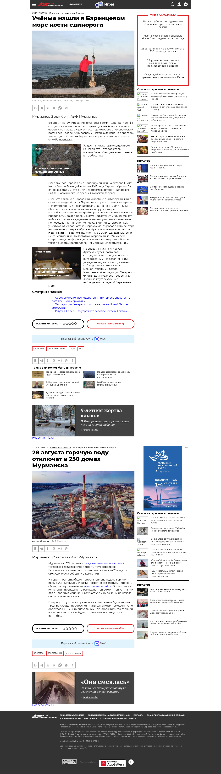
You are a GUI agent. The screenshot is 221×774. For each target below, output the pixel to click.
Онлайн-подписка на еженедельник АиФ (109, 715)
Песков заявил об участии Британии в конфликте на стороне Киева (168, 177)
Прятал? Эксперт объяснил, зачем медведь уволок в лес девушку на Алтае (168, 520)
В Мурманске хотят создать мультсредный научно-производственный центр (163, 63)
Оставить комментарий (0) (110, 324)
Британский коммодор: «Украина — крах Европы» (168, 188)
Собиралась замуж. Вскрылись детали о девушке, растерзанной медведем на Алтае (167, 541)
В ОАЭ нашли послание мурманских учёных (109, 383)
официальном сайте (97, 586)
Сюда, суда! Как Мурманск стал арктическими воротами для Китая (163, 76)
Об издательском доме (72, 715)
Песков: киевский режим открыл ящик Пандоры (166, 166)
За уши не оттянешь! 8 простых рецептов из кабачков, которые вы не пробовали (170, 149)
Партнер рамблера (87, 762)
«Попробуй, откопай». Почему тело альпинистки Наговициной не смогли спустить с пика (169, 563)
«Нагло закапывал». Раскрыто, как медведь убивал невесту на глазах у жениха (169, 96)
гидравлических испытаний (105, 563)
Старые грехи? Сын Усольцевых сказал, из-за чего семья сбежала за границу (169, 107)
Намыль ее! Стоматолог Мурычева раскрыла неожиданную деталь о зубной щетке (168, 117)
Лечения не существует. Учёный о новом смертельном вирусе (168, 529)
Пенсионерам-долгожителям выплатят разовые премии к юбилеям (169, 209)
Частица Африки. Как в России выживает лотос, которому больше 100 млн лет (169, 552)
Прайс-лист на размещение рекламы (166, 715)
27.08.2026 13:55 (40, 447)
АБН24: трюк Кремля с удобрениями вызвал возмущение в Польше (168, 622)
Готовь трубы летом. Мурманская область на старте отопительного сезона (163, 24)
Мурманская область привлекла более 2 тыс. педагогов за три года (163, 37)
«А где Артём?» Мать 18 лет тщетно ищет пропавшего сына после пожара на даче (168, 128)
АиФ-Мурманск (60, 541)
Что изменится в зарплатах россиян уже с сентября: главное (168, 612)
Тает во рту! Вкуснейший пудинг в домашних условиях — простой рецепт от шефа (168, 139)
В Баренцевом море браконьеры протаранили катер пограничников (113, 374)
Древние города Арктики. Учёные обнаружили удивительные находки (63, 395)
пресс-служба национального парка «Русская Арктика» (60, 100)
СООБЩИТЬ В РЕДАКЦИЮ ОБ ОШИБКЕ (118, 718)
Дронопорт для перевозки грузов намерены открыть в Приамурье (167, 601)
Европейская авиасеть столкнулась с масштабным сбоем (169, 590)
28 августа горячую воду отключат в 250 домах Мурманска (162, 50)
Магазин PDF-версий (70, 718)
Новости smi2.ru (43, 437)
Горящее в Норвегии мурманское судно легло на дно (63, 373)
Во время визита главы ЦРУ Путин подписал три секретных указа (167, 198)
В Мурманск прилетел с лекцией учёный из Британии (62, 383)
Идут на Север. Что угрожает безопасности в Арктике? (92, 311)
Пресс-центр (90, 718)
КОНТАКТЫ (138, 715)
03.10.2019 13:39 (39, 13)
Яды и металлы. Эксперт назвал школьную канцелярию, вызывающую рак (167, 573)
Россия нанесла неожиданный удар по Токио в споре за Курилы (168, 633)
